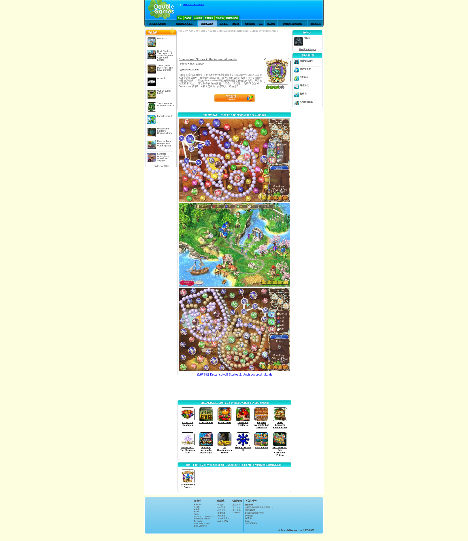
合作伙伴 (249, 505)
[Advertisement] (234, 44)
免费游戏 (209, 18)
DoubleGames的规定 (254, 513)
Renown (197, 504)
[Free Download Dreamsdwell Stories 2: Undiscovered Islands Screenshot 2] (234, 244)
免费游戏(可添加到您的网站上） (259, 507)
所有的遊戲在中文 (307, 49)
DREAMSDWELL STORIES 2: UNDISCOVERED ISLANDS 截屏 (234, 115)
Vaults (196, 514)
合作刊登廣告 (251, 523)
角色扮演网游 (223, 518)
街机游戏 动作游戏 (157, 23)
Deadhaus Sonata (202, 519)
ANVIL (197, 509)
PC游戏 (187, 18)
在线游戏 (220, 18)
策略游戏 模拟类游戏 (292, 23)
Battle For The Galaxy (204, 516)
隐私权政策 (250, 510)
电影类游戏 (250, 23)
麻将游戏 (304, 85)
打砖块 (303, 93)
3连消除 (235, 23)
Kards (196, 511)
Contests (237, 513)
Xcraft (196, 507)
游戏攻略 (237, 507)
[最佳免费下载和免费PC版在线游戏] (161, 10)
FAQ (247, 521)
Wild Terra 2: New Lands (202, 524)
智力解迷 (271, 23)
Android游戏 (306, 102)
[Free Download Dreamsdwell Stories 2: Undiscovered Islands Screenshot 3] (234, 329)
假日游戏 (224, 23)
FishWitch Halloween (193, 4)
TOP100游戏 (161, 165)
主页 (180, 31)
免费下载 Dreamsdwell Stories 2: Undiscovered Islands (234, 374)
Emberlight (198, 521)
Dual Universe (200, 526)
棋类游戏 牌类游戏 (184, 23)
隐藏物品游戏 (232, 18)
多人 (180, 18)
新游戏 (197, 500)
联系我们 (249, 518)
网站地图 (249, 515)
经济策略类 (316, 23)
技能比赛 (221, 515)
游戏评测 (237, 505)
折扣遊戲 (237, 510)
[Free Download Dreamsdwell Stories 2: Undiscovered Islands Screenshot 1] (234, 160)
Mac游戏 (198, 18)
